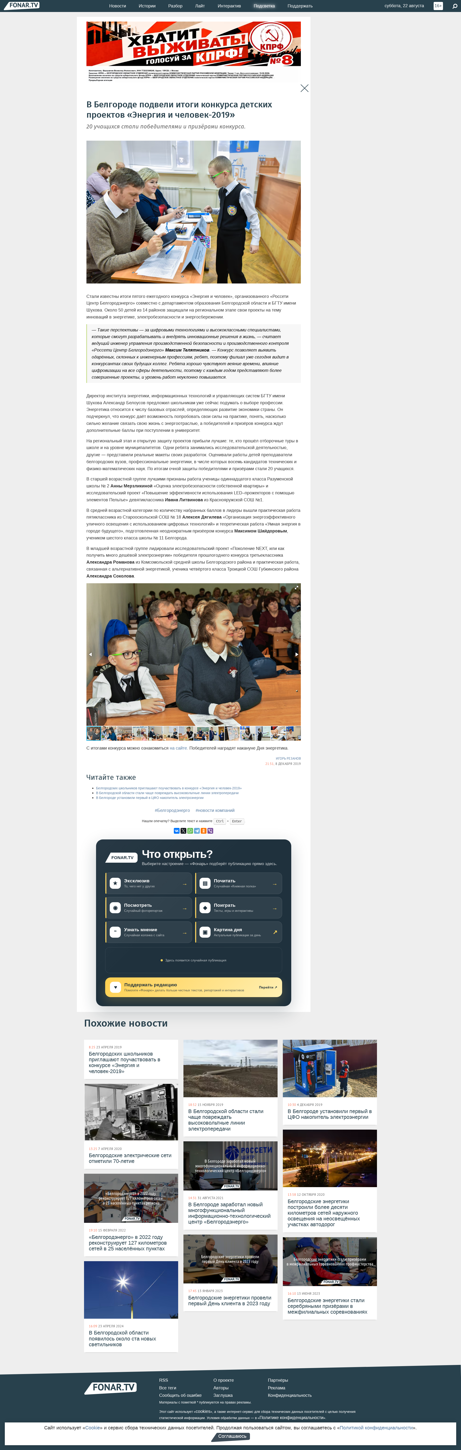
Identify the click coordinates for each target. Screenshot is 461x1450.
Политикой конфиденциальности (376, 1428)
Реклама (276, 1388)
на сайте (178, 748)
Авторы (221, 1388)
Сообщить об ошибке (180, 1395)
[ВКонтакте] (177, 831)
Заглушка (223, 1395)
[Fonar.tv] (22, 6)
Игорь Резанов (288, 758)
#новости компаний (215, 810)
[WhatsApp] (190, 831)
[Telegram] (197, 831)
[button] (296, 587)
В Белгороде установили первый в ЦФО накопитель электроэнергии (150, 798)
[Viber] (210, 831)
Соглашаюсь (232, 1436)
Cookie (92, 1428)
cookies (203, 1411)
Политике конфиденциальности (291, 1418)
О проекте (223, 1380)
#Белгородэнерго (172, 810)
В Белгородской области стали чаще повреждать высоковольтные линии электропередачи (167, 793)
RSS (163, 1380)
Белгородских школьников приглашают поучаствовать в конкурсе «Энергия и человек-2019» (169, 788)
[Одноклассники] (203, 831)
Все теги (167, 1388)
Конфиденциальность (290, 1395)
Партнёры (278, 1380)
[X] (183, 831)
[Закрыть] (305, 88)
